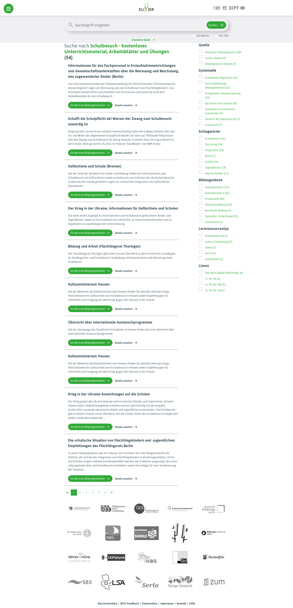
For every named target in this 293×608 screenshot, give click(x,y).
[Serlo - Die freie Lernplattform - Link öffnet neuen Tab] (146, 582)
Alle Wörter (203, 35)
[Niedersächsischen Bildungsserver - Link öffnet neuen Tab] (146, 557)
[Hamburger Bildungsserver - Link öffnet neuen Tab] (113, 533)
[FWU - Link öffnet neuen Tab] (79, 533)
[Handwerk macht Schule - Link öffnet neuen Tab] (146, 533)
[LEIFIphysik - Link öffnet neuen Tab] (113, 557)
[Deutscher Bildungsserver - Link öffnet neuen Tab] (213, 508)
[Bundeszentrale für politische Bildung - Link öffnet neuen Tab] (146, 508)
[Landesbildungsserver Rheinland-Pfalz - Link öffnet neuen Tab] (213, 557)
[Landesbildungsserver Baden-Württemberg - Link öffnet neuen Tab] (79, 508)
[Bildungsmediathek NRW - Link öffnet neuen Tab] (213, 533)
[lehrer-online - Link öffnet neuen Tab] (79, 557)
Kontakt (181, 603)
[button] (8, 8)
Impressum (167, 603)
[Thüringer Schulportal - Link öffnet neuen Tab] (180, 582)
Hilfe (192, 603)
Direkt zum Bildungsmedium (88, 105)
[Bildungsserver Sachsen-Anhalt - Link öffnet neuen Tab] (113, 582)
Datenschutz (149, 603)
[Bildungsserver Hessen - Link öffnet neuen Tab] (180, 533)
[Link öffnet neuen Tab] (237, 8)
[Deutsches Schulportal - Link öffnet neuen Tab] (180, 508)
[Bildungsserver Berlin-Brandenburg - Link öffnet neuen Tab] (113, 508)
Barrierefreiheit (107, 603)
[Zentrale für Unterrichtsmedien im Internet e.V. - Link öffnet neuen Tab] (213, 582)
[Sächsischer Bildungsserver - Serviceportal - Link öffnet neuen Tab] (79, 582)
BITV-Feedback (129, 603)
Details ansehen (123, 105)
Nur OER (224, 35)
